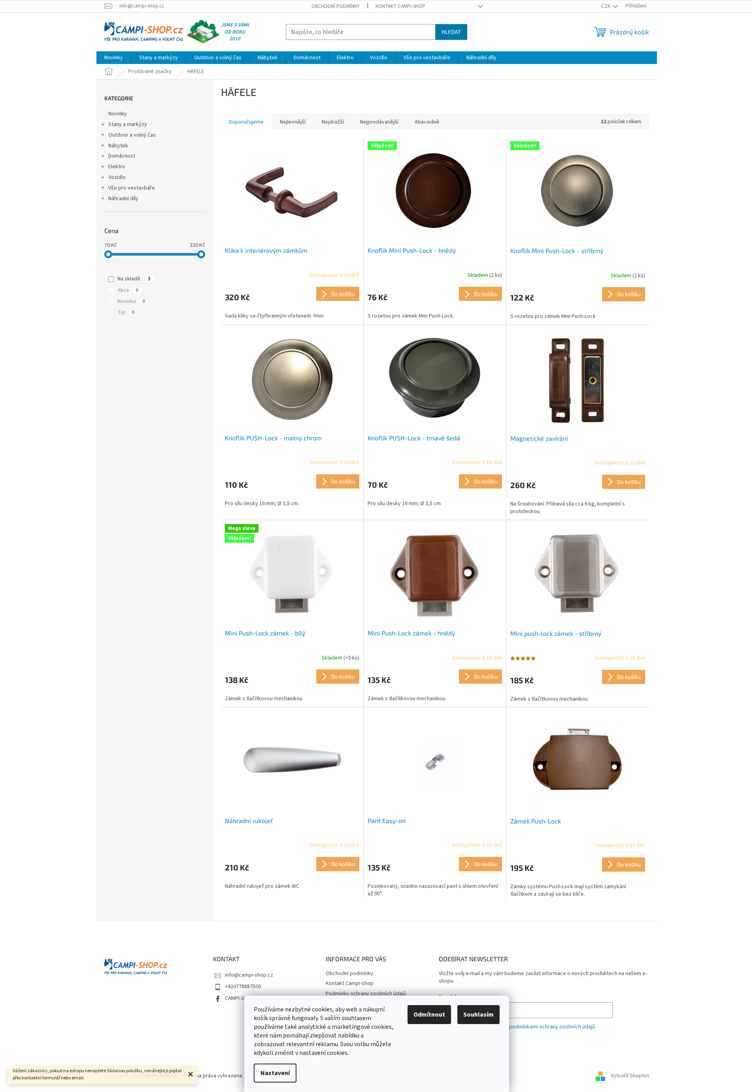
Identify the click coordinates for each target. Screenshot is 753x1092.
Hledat (451, 31)
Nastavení (275, 1073)
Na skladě (134, 279)
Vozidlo (117, 177)
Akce (127, 290)
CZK (606, 6)
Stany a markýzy (127, 124)
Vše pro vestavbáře (131, 188)
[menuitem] (113, 57)
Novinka (131, 301)
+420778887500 (243, 987)
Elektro (116, 167)
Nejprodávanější (379, 122)
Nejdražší (333, 122)
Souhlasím (478, 1014)
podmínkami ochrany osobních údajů (552, 1027)
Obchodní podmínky (335, 6)
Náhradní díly (123, 199)
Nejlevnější (293, 122)
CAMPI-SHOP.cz (242, 998)
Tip (125, 312)
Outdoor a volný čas (132, 135)
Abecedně (427, 122)
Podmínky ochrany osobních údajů (366, 994)
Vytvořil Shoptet (630, 1076)
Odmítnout (429, 1014)
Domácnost (121, 156)
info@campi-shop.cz (249, 975)
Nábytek (118, 146)
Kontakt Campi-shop (400, 6)
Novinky (117, 114)
